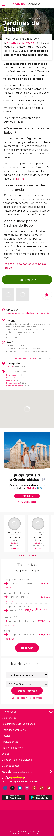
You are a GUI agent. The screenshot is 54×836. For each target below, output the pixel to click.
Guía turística (9, 717)
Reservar (10, 587)
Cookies (37, 833)
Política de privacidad (22, 833)
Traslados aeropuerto (14, 729)
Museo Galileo (12, 378)
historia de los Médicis (21, 42)
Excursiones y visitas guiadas (18, 723)
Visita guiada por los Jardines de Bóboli (22, 358)
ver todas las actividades (27, 555)
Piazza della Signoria (14, 386)
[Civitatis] (27, 820)
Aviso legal (37, 831)
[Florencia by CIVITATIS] (19, 4)
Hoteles (6, 735)
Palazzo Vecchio (13, 383)
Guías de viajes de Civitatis (17, 759)
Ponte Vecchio (12, 375)
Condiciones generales (20, 831)
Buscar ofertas (27, 690)
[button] (3, 4)
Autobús (9, 367)
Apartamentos (10, 741)
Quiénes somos (10, 765)
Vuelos (5, 753)
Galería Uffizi (11, 380)
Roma (20, 178)
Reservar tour (25, 279)
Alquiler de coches (12, 747)
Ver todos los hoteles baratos (27, 698)
